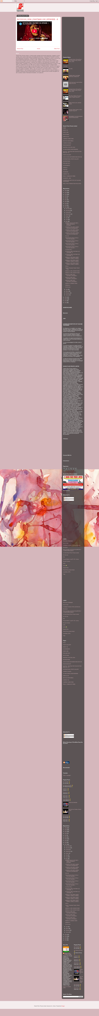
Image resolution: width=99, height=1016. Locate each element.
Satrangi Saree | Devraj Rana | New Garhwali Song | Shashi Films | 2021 (75, 60)
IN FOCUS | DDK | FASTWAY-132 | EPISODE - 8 (72, 252)
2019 (66, 203)
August (67, 216)
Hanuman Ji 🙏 (66, 792)
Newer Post (20, 48)
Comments (67, 500)
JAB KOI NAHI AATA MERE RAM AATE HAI (72, 157)
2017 (66, 207)
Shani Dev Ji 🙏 (66, 795)
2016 (66, 297)
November (68, 210)
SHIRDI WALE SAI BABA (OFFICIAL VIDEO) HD (74, 76)
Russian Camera (66, 561)
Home (38, 48)
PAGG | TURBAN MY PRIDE (69, 176)
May (67, 221)
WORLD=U (67, 285)
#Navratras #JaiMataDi (68, 541)
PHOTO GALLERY (67, 154)
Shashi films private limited (68, 569)
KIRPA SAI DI (66, 136)
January (67, 294)
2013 (66, 302)
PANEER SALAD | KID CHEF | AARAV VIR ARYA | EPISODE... (71, 224)
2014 (66, 300)
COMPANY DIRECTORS (68, 138)
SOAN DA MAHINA (73, 802)
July (67, 217)
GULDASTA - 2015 (67, 178)
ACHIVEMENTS (66, 165)
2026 (66, 190)
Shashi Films (66, 567)
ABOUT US (65, 130)
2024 (66, 194)
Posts (66, 497)
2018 (66, 205)
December (68, 208)
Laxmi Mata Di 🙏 (67, 799)
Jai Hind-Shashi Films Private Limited (71, 552)
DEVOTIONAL (66, 134)
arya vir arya (65, 543)
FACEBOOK (65, 171)
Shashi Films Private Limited (68, 954)
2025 (66, 192)
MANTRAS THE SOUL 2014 (69, 147)
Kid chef (67, 235)
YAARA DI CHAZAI (67, 143)
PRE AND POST (66, 163)
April (67, 289)
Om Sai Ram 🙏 (66, 781)
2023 (66, 196)
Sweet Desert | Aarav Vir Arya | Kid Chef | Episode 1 (71, 238)
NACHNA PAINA (66, 161)
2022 (66, 198)
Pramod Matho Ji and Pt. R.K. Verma (71, 559)
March (67, 291)
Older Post (57, 48)
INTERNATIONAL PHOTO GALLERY (71, 159)
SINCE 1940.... (66, 132)
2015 (66, 299)
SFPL (64, 563)
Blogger (63, 1006)
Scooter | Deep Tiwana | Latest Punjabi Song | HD (75, 110)
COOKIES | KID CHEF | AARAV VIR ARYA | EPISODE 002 (72, 228)
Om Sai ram (67, 287)
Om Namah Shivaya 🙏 (68, 785)
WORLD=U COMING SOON (71, 283)
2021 (66, 199)
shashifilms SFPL (67, 572)
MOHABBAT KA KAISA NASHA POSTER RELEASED (75, 117)
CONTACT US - (66, 174)
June (67, 219)
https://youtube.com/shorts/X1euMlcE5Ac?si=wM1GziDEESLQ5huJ (72, 550)
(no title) (65, 66)
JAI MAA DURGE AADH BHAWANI (70, 149)
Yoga (64, 574)
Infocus (66, 266)
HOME (64, 128)
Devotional (65, 547)
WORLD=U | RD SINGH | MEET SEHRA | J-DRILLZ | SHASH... (72, 258)
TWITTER (65, 169)
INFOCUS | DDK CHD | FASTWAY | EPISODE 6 (71, 275)
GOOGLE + (65, 167)
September (68, 214)
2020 (66, 201)
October (67, 212)
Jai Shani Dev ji (68, 249)
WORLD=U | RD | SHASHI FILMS (72, 270)
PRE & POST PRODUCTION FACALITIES (72, 183)
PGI (64, 557)
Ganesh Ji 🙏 (66, 788)
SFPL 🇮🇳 (65, 565)
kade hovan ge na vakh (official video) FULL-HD (75, 83)
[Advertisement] (70, 24)
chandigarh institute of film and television (71, 545)
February (68, 293)
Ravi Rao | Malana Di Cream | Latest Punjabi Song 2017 (75, 96)
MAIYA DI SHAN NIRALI (68, 140)
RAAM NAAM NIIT (67, 145)
